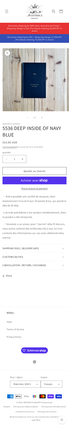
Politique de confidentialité (53, 406)
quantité (7, 152)
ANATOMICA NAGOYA (32, 402)
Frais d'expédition (10, 147)
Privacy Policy (14, 336)
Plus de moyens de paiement (34, 188)
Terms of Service (15, 329)
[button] (6, 11)
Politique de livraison (47, 411)
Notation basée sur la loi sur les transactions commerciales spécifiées (36, 418)
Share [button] (9, 275)
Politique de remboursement (25, 406)
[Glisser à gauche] (27, 117)
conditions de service (25, 411)
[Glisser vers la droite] (42, 117)
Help (9, 321)
